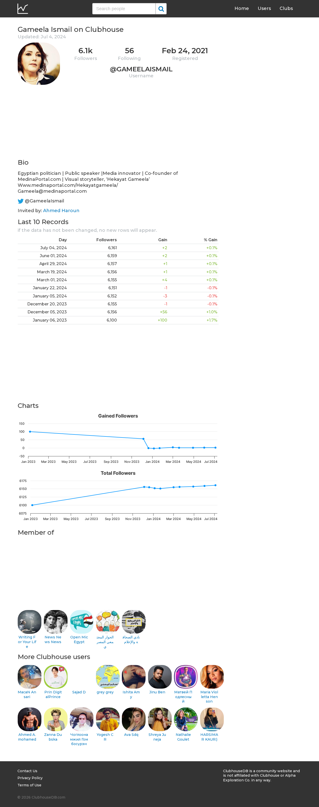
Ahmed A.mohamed (27, 737)
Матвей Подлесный (183, 697)
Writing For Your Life (27, 642)
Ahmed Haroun (61, 210)
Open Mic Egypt (79, 639)
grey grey (105, 692)
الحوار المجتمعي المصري (105, 642)
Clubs (286, 8)
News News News (53, 639)
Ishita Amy (131, 694)
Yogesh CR (105, 737)
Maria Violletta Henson (209, 697)
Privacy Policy (30, 778)
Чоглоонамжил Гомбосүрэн (79, 739)
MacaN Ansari (27, 694)
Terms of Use (29, 785)
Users (264, 8)
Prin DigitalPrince (53, 694)
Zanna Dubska (53, 737)
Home (242, 8)
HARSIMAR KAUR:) (209, 737)
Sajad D (79, 692)
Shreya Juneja (157, 737)
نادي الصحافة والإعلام (131, 639)
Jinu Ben (157, 692)
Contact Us (27, 771)
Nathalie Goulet (183, 737)
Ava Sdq (131, 734)
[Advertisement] (118, 123)
